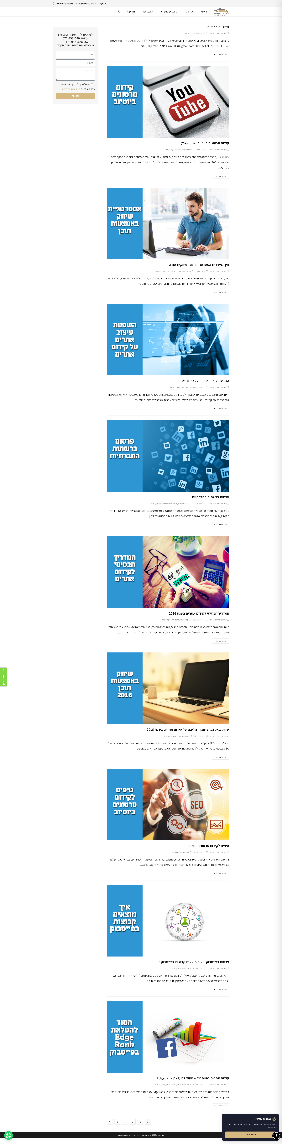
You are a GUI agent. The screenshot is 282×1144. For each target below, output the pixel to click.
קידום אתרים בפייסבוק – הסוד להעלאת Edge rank (193, 1078)
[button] (8, 1135)
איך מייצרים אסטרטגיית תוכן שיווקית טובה (199, 264)
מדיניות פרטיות (218, 27)
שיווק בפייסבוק (154, 504)
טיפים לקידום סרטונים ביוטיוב (208, 845)
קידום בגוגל (169, 150)
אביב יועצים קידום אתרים (218, 33)
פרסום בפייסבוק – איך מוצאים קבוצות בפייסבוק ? (194, 961)
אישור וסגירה (250, 1134)
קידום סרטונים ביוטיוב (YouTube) (205, 143)
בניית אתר (187, 33)
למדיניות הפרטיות (71, 89)
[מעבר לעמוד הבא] (110, 1122)
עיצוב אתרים (184, 387)
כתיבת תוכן (188, 271)
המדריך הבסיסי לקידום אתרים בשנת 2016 (199, 613)
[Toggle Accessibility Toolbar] (276, 1136)
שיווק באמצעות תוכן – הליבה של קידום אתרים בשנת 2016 (188, 729)
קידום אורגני (184, 620)
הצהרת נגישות (123, 1135)
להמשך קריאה (221, 55)
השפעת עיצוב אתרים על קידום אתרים (202, 380)
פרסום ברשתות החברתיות (183, 150)
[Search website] (118, 11)
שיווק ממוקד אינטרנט (162, 1085)
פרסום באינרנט (178, 271)
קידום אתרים (174, 387)
